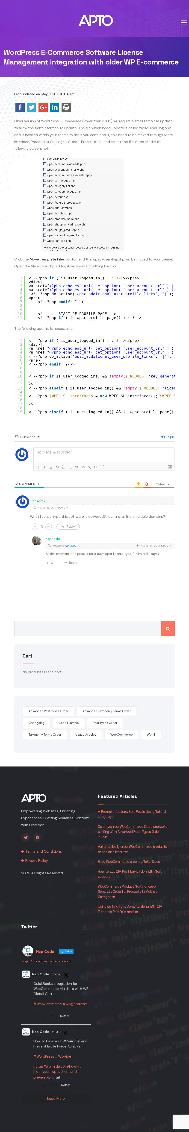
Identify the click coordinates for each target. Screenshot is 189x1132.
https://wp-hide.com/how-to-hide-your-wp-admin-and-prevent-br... (58, 1072)
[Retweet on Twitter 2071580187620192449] (45, 1086)
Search (168, 628)
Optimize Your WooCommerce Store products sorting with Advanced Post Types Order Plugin (132, 831)
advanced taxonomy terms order (107, 711)
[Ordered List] (64, 467)
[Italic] (44, 467)
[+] (102, 466)
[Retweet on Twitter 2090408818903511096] (45, 1017)
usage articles (85, 735)
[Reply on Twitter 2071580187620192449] (36, 1086)
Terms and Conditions (43, 851)
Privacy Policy (36, 860)
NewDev (70, 546)
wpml (151, 735)
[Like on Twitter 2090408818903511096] (54, 1017)
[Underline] (51, 467)
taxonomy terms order (45, 735)
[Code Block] (83, 467)
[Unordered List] (70, 467)
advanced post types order (48, 711)
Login (169, 437)
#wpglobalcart (75, 1003)
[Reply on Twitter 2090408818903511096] (36, 1017)
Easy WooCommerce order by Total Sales (129, 861)
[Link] (89, 467)
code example (69, 723)
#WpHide (63, 1056)
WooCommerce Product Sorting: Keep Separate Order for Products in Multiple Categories (127, 891)
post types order (105, 723)
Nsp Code (40, 974)
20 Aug (57, 974)
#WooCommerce (47, 1003)
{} (95, 466)
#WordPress (43, 1056)
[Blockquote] (77, 467)
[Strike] (57, 467)
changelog (36, 723)
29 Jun (56, 1032)
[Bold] (38, 467)
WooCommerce (121, 735)
